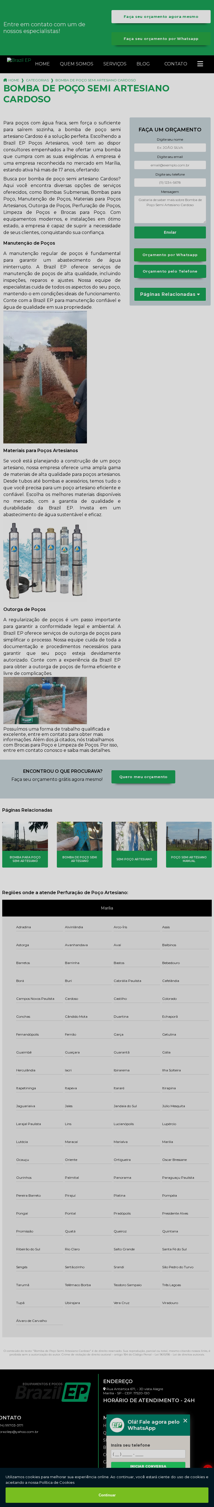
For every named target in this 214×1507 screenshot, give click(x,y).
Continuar (107, 1495)
